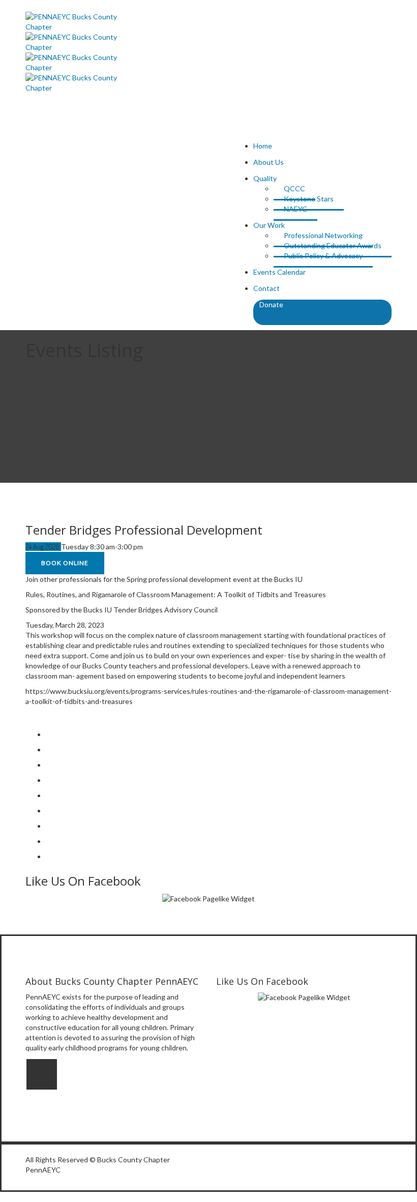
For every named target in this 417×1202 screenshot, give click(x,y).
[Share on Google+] (48, 780)
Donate (271, 304)
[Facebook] (41, 1074)
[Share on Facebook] (48, 749)
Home (262, 145)
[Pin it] (48, 810)
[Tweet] (48, 764)
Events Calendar (279, 272)
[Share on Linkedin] (48, 826)
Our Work (269, 225)
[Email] (48, 856)
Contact (266, 288)
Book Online (64, 563)
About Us (268, 162)
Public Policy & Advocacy (323, 255)
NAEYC (295, 208)
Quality (265, 178)
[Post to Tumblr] (48, 795)
